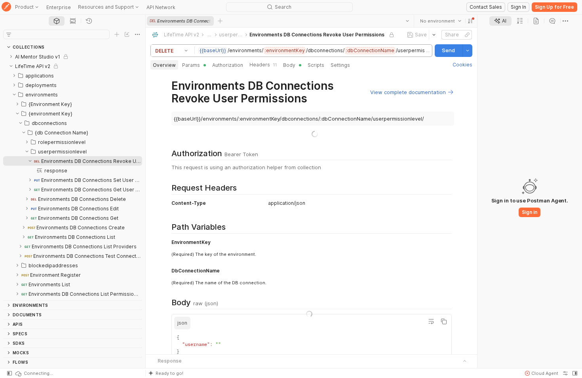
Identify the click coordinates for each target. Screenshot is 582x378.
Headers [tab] (263, 65)
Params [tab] (191, 65)
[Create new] (117, 34)
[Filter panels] (8, 34)
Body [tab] (289, 65)
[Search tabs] (407, 21)
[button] (470, 21)
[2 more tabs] (565, 21)
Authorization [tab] (227, 65)
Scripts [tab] (316, 65)
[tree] (72, 176)
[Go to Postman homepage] (6, 7)
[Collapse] (11, 66)
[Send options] (467, 50)
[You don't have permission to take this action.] (220, 21)
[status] (33, 373)
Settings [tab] (340, 65)
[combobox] (440, 21)
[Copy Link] (467, 35)
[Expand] (11, 56)
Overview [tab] (164, 65)
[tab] (57, 21)
